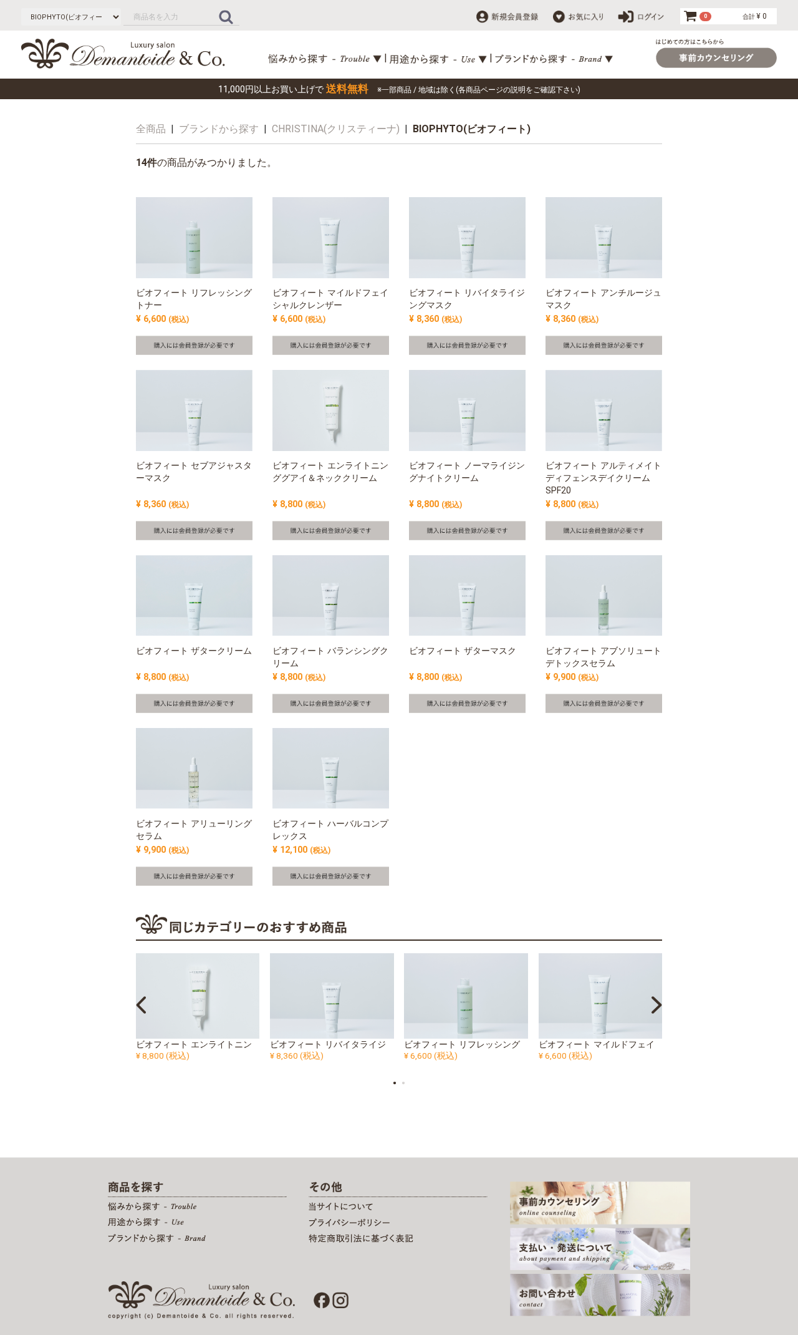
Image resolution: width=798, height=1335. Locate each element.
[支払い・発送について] (600, 1248)
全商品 (151, 129)
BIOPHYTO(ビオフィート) (472, 129)
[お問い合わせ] (600, 1294)
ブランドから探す (219, 129)
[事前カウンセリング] (600, 1202)
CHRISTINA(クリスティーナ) (336, 129)
